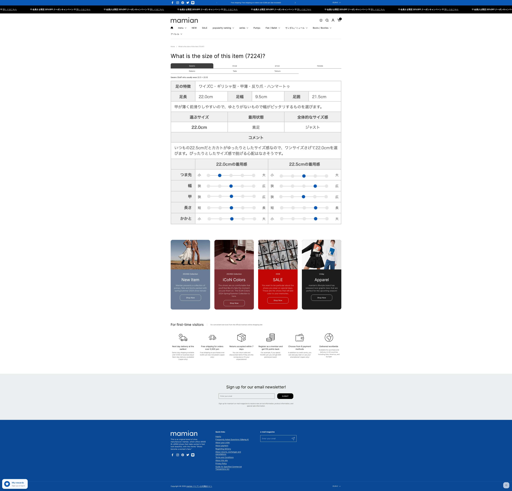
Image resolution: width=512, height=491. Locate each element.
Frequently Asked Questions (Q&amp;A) (232, 439)
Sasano (192, 66)
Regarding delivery (223, 449)
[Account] (333, 20)
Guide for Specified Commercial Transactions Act (228, 468)
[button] (327, 20)
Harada (320, 66)
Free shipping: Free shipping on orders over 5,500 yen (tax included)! (256, 3)
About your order (222, 442)
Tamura (277, 71)
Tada (235, 71)
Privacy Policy (221, 463)
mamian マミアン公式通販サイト (199, 486)
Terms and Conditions (224, 457)
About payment (221, 445)
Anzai (234, 66)
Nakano (192, 71)
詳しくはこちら (66, 9)
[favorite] (321, 20)
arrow (277, 66)
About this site (221, 460)
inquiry (218, 436)
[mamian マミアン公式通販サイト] (184, 20)
